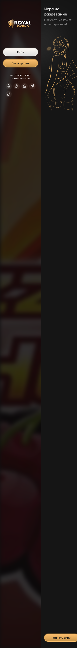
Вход (20, 52)
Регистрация (21, 63)
